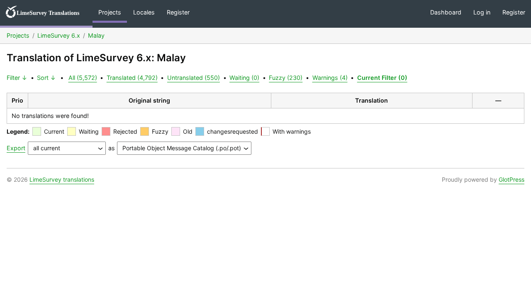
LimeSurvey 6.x (58, 35)
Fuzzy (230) (285, 77)
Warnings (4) (330, 77)
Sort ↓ (46, 77)
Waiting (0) (244, 77)
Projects (109, 12)
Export (16, 147)
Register (178, 12)
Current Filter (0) (382, 77)
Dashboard (445, 12)
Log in (481, 12)
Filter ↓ (17, 77)
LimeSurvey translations (61, 179)
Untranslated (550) (193, 77)
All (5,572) (82, 77)
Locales (144, 12)
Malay (96, 35)
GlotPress (511, 179)
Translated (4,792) (132, 77)
